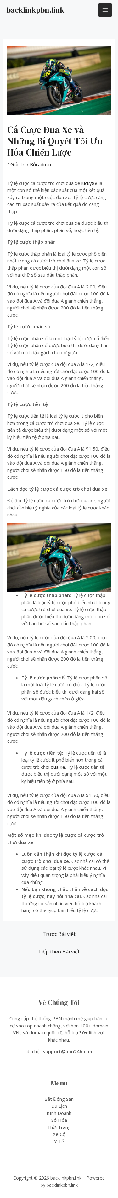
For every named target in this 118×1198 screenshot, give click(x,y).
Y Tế (59, 1141)
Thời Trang (59, 1127)
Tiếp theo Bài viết (59, 951)
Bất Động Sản (59, 1099)
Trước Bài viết (59, 934)
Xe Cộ (59, 1134)
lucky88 (89, 183)
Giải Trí (17, 164)
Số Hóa (59, 1120)
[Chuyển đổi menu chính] (105, 10)
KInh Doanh (59, 1113)
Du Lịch (59, 1106)
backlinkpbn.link (35, 10)
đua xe (58, 767)
